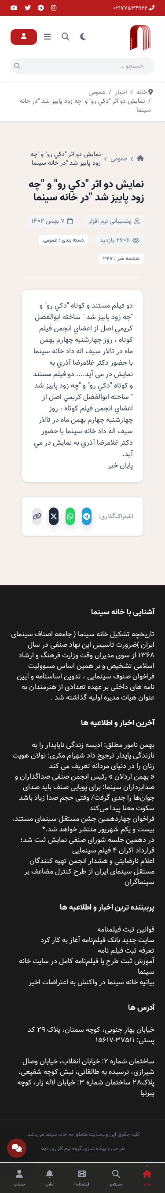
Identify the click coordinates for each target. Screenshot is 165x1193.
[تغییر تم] (83, 37)
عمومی (118, 158)
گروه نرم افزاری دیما (61, 1148)
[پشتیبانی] (16, 1148)
